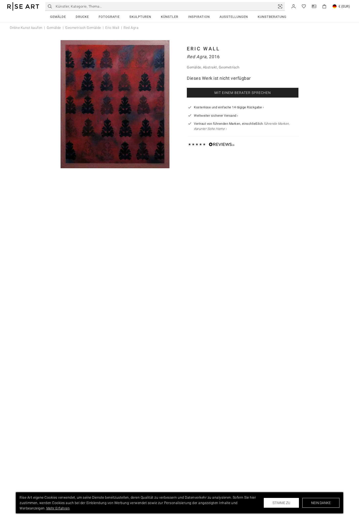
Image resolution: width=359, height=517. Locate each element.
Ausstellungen (234, 17)
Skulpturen (140, 17)
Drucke (82, 17)
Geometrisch (229, 67)
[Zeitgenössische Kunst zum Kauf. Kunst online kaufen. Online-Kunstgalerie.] (23, 6)
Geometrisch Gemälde (83, 28)
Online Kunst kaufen (26, 28)
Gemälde (58, 17)
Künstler (169, 17)
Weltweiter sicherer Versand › (216, 115)
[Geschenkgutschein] (314, 6)
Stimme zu (281, 503)
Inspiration (199, 17)
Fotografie (109, 17)
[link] (280, 6)
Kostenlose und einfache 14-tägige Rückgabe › (229, 107)
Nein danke (321, 503)
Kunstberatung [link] (272, 17)
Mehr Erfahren (58, 508)
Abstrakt (210, 67)
